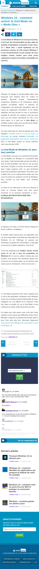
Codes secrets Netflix (19, 6)
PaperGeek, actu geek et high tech (19, 2)
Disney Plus (33, 6)
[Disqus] (19, 413)
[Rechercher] (36, 2)
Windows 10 (13, 337)
